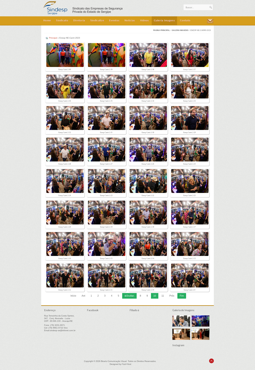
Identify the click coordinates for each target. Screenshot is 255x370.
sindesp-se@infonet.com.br (63, 330)
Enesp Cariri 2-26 (148, 164)
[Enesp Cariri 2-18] (147, 212)
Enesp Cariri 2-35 (106, 101)
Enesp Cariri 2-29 (189, 132)
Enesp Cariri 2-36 (64, 101)
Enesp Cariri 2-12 (64, 290)
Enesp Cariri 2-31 (106, 132)
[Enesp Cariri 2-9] (189, 275)
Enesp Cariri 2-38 (148, 69)
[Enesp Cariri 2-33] (189, 86)
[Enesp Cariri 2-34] (147, 86)
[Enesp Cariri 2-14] (147, 244)
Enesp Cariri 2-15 (106, 258)
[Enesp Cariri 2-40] (64, 55)
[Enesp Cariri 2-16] (64, 244)
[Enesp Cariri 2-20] (64, 212)
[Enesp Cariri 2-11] (106, 275)
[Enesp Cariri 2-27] (106, 149)
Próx (171, 295)
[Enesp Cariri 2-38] (147, 55)
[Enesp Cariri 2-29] (189, 118)
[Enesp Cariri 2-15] (106, 244)
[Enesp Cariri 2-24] (64, 181)
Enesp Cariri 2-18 (148, 227)
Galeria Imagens (180, 30)
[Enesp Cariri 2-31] (106, 118)
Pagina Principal (161, 30)
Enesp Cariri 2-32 (64, 132)
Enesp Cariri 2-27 (106, 164)
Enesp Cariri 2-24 (64, 195)
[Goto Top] (211, 361)
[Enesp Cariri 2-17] (189, 212)
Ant (83, 295)
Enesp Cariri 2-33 (189, 101)
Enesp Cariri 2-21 (189, 195)
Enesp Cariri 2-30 (148, 132)
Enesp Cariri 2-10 (148, 290)
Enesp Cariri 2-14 (148, 258)
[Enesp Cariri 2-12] (64, 275)
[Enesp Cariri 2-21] (189, 181)
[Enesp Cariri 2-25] (189, 149)
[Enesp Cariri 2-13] (189, 244)
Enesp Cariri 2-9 (189, 290)
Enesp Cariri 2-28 (64, 164)
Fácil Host (126, 364)
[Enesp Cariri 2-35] (106, 86)
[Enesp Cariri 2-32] (64, 118)
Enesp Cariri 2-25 (189, 164)
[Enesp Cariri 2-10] (147, 275)
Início (73, 295)
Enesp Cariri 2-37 (189, 69)
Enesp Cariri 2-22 (148, 195)
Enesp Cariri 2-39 (106, 69)
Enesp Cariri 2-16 (64, 258)
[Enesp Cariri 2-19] (106, 212)
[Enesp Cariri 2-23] (106, 181)
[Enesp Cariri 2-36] (64, 86)
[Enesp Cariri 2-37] (189, 55)
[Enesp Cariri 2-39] (106, 55)
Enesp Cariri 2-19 (106, 227)
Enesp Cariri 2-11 (106, 290)
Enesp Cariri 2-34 (148, 101)
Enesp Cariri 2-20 (64, 227)
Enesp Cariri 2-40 (64, 69)
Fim (182, 295)
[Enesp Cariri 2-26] (147, 149)
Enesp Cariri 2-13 (189, 258)
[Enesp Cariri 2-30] (147, 118)
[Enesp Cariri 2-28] (64, 149)
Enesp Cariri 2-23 (106, 195)
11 (162, 295)
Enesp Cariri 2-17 (189, 227)
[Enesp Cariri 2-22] (147, 181)
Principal (53, 38)
